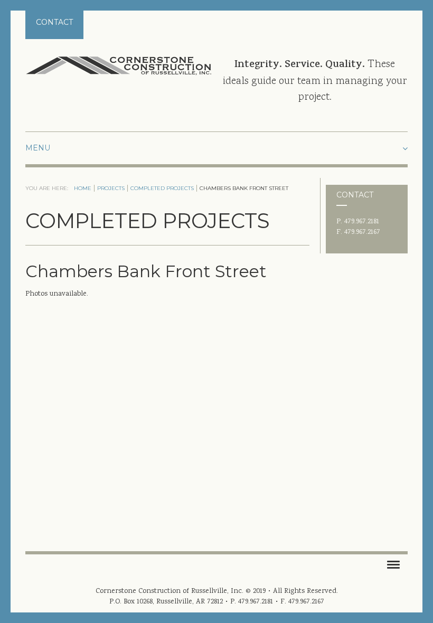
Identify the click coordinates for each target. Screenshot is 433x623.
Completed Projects (162, 188)
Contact (54, 22)
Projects (111, 188)
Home (82, 188)
